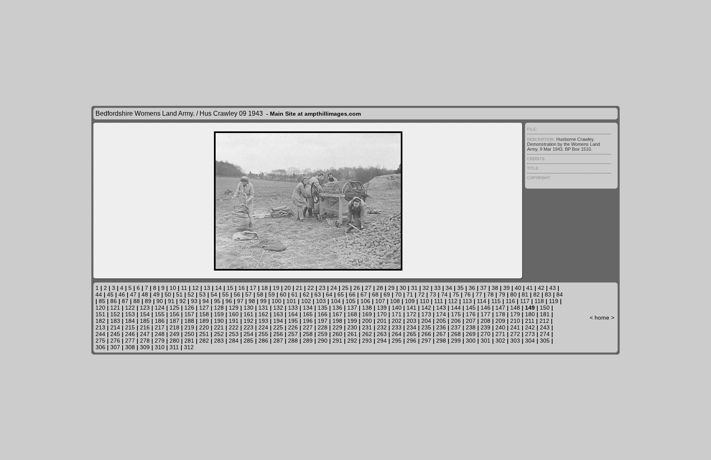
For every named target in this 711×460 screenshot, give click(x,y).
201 (382, 321)
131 (263, 307)
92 (182, 301)
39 (506, 288)
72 (421, 294)
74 (444, 294)
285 (248, 340)
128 (219, 307)
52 (191, 294)
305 (545, 340)
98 (252, 301)
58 (260, 294)
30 (403, 288)
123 (145, 307)
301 (485, 340)
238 (471, 327)
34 (449, 288)
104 (336, 301)
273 (530, 334)
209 (500, 321)
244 (100, 334)
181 (545, 314)
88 (136, 301)
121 (115, 307)
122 (130, 307)
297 (426, 340)
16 (241, 288)
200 (367, 321)
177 (485, 314)
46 (121, 294)
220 (204, 327)
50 (168, 294)
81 (525, 294)
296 (411, 340)
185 (145, 321)
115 (496, 301)
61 (294, 294)
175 (456, 314)
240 (500, 327)
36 (472, 288)
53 (202, 294)
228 (323, 327)
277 (130, 340)
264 (397, 334)
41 (529, 288)
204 (426, 321)
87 (125, 301)
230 (352, 327)
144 (456, 307)
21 (299, 288)
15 (230, 288)
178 (500, 314)
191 (234, 321)
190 (219, 321)
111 (438, 301)
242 (530, 327)
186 (160, 321)
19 (276, 288)
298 (441, 340)
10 (173, 288)
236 (441, 327)
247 (145, 334)
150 (545, 307)
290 (323, 340)
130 (248, 307)
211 (529, 321)
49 (156, 294)
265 (411, 334)
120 (100, 307)
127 (204, 307)
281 (189, 340)
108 (395, 301)
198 (337, 321)
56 (237, 294)
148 (515, 307)
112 (453, 301)
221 (219, 327)
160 (234, 314)
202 (397, 321)
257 (293, 334)
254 (248, 334)
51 (179, 294)
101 (291, 301)
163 (278, 314)
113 (467, 301)
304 (530, 340)
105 (351, 301)
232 (382, 327)
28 (379, 288)
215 (130, 327)
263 (382, 334)
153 (130, 314)
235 (426, 327)
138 (367, 307)
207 (471, 321)
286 (263, 340)
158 (204, 314)
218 (174, 327)
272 (515, 334)
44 (98, 294)
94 (205, 301)
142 (426, 307)
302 (500, 340)
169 (367, 314)
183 (115, 321)
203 (411, 321)
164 (293, 314)
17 (253, 288)
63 (317, 294)
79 (502, 294)
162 (263, 314)
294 (382, 340)
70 (398, 294)
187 (174, 321)
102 (306, 301)
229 (337, 327)
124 (160, 307)
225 (278, 327)
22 (310, 288)
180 (530, 314)
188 (189, 321)
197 (323, 321)
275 (100, 340)
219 (189, 327)
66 (352, 294)
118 (539, 301)
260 (337, 334)
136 (337, 307)
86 (113, 301)
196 (308, 321)
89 (148, 301)
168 (352, 314)
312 (189, 347)
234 (411, 327)
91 (171, 301)
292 (352, 340)
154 (145, 314)
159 (219, 314)
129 (234, 307)
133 (293, 307)
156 (174, 314)
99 (263, 301)
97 (240, 301)
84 (559, 294)
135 (323, 307)
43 (552, 288)
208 (485, 321)
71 (410, 294)
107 (380, 301)
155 (160, 314)
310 (160, 347)
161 (248, 314)
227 (308, 327)
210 (515, 321)
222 (234, 327)
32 (426, 288)
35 (460, 288)
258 (308, 334)
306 (100, 347)
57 (248, 294)
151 (100, 314)
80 (513, 294)
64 (329, 294)
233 (397, 327)
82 (536, 294)
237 (456, 327)
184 (130, 321)
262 (367, 334)
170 (382, 314)
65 (340, 294)
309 (145, 347)
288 (293, 340)
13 (207, 288)
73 (433, 294)
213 (100, 327)
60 (283, 294)
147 (500, 307)
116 (510, 301)
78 (490, 294)
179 (515, 314)
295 (397, 340)
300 (471, 340)
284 (234, 340)
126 (189, 307)
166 (323, 314)
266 (426, 334)
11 (184, 288)
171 (397, 314)
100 (276, 301)
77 (479, 294)
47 (133, 294)
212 (544, 321)
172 (411, 314)
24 (333, 288)
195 (293, 321)
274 (545, 334)
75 (456, 294)
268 (456, 334)
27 (368, 288)
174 (441, 314)
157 (189, 314)
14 (218, 288)
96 (228, 301)
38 (495, 288)
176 (471, 314)
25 (345, 288)
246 (130, 334)
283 (219, 340)
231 (367, 327)
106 (365, 301)
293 (367, 340)
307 (115, 347)
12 (195, 288)
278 (145, 340)
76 (467, 294)
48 (145, 294)
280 (174, 340)
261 (352, 334)
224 (263, 327)
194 (278, 321)
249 (174, 334)
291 (337, 340)
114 (481, 301)
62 (306, 294)
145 (471, 307)
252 (219, 334)
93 (194, 301)
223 (248, 327)
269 (471, 334)
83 (548, 294)
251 (204, 334)
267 (441, 334)
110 (424, 301)
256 (278, 334)
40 (518, 288)
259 (323, 334)
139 (382, 307)
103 (321, 301)
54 (214, 294)
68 (375, 294)
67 (363, 294)
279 (160, 340)
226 (293, 327)
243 (545, 327)
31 (414, 288)
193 (263, 321)
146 (485, 307)
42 (541, 288)
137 (352, 307)
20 (287, 288)
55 (225, 294)
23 (322, 288)
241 (515, 327)
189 (204, 321)
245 (115, 334)
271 (500, 334)
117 (525, 301)
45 (110, 294)
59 (271, 294)
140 (397, 307)
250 (189, 334)
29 (391, 288)
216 (145, 327)
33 (437, 288)
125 (174, 307)
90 (159, 301)
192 (248, 321)
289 (308, 340)
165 (308, 314)
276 (115, 340)
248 (160, 334)
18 (264, 288)
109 (410, 301)
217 (160, 327)
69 (386, 294)
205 (441, 321)
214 (115, 327)
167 (337, 314)
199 (352, 321)
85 (102, 301)
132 (278, 307)
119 (553, 301)
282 (204, 340)
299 (456, 340)
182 (100, 321)
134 (308, 307)
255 (263, 334)
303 (515, 340)
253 (234, 334)
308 (130, 347)
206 (456, 321)
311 (174, 347)
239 (485, 327)
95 (217, 301)
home (602, 317)
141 (411, 307)
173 (426, 314)
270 (485, 334)
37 (483, 288)
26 (356, 288)
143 (441, 307)
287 (278, 340)
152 (115, 314)
